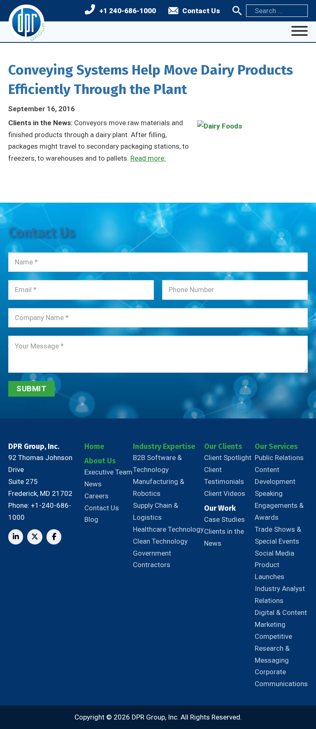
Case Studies (224, 519)
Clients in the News (224, 537)
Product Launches (269, 571)
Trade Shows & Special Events (278, 535)
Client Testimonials (224, 475)
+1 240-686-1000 (127, 11)
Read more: (148, 158)
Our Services (276, 446)
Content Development (275, 475)
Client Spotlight (227, 457)
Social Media (274, 553)
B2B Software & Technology (157, 463)
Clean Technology (160, 541)
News (93, 484)
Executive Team (108, 472)
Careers (96, 496)
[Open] (299, 31)
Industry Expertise (164, 446)
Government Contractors (152, 559)
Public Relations (279, 457)
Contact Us (201, 11)
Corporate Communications (281, 678)
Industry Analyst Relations (280, 594)
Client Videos (224, 493)
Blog (91, 519)
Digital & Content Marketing (281, 618)
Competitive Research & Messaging (273, 648)
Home (94, 446)
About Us (100, 460)
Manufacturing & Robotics (158, 487)
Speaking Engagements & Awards (279, 505)
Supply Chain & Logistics (155, 511)
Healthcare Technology (168, 529)
